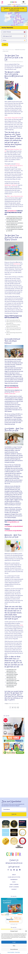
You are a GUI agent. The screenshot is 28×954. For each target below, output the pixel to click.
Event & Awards (14, 886)
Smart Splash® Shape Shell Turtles (13, 117)
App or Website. (10, 700)
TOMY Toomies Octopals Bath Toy (13, 328)
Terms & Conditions (11, 952)
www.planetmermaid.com (12, 387)
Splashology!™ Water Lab (11, 185)
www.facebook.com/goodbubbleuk (13, 530)
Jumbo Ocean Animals (13, 135)
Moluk (21, 625)
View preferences (14, 949)
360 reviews (18, 4)
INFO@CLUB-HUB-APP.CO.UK (14, 863)
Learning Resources (11, 210)
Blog (14, 882)
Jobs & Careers (14, 884)
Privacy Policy (17, 952)
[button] (26, 931)
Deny (14, 945)
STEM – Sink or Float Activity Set (15, 196)
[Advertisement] (14, 769)
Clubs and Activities (14, 877)
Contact (14, 889)
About (14, 874)
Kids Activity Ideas (11, 49)
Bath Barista (17, 264)
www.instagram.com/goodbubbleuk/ (14, 526)
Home (4, 49)
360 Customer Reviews (17, 919)
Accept (14, 942)
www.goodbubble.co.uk (13, 522)
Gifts (6, 49)
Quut (16, 619)
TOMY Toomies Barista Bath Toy (13, 320)
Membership (14, 879)
